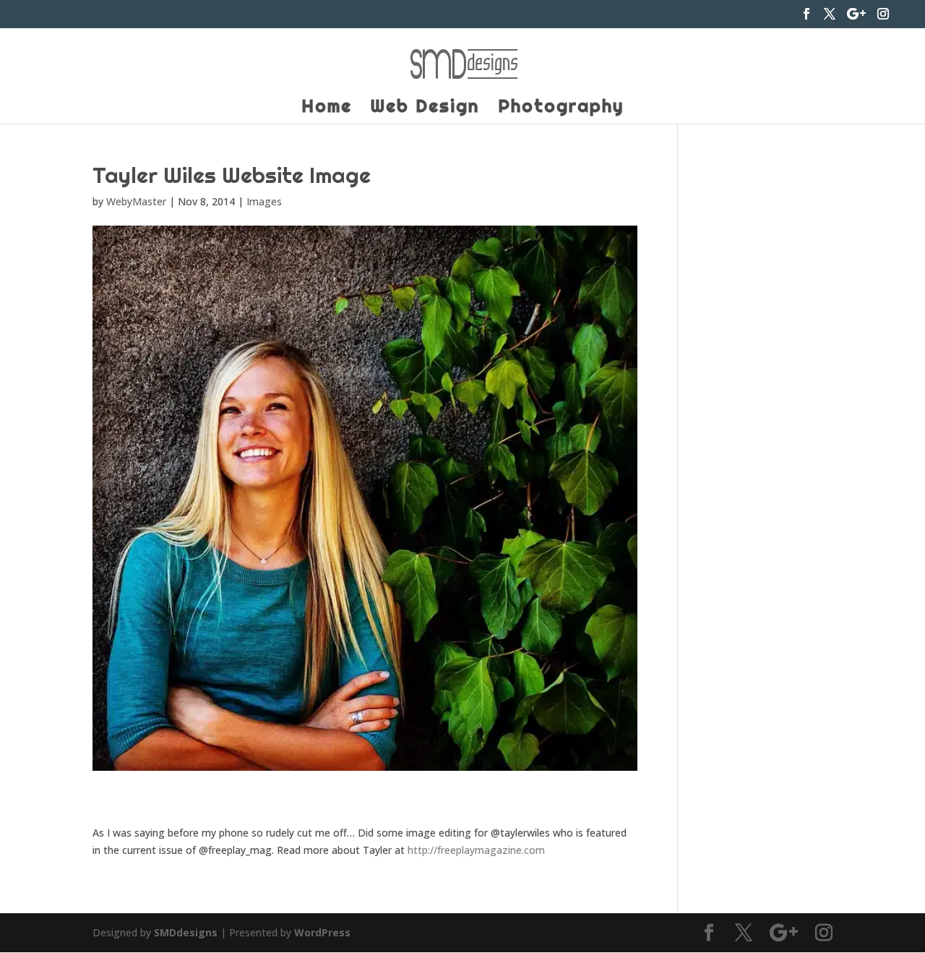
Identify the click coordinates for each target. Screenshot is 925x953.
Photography (561, 108)
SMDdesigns (186, 932)
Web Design (425, 108)
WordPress (322, 932)
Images (264, 201)
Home (326, 108)
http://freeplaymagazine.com (476, 850)
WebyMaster (136, 201)
